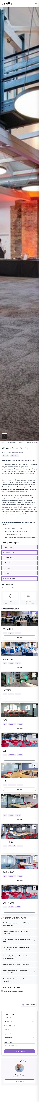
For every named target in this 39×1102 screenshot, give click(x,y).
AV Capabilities (15, 587)
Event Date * (7, 1018)
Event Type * (7, 1034)
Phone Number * (8, 1042)
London (21, 442)
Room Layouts (5, 587)
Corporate (28, 442)
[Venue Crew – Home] (6, 3)
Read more (19, 637)
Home (2, 442)
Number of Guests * (9, 1026)
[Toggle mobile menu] (36, 3)
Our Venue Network (11, 442)
